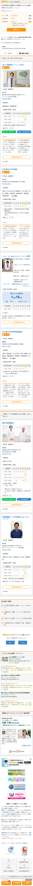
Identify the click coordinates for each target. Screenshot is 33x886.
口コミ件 (7, 67)
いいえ (23, 642)
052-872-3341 (6, 550)
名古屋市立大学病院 (9, 169)
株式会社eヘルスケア (10, 812)
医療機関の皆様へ (24, 862)
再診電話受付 (24, 499)
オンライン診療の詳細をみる (17, 322)
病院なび (5, 2)
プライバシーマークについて (11, 853)
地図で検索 (24, 53)
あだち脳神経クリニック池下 (13, 65)
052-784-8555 (6, 99)
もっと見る (14, 195)
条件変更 (29, 879)
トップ (9, 862)
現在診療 (17, 882)
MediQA (8, 867)
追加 (30, 18)
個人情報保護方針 (24, 871)
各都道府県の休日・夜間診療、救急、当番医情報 (17, 624)
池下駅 (4, 92)
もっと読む (8, 152)
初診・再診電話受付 (24, 131)
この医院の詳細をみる (16, 157)
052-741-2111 (6, 346)
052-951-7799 (6, 454)
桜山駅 (4, 179)
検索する (16, 30)
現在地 (28, 882)
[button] (3, 732)
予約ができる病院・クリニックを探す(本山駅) (18, 618)
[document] (16, 112)
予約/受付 (7, 882)
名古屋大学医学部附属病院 (12, 332)
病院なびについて (24, 867)
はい (10, 642)
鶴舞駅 (4, 342)
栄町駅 (4, 447)
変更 (30, 15)
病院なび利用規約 (9, 871)
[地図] (14, 96)
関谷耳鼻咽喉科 (8, 423)
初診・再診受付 (9, 131)
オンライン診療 (16, 256)
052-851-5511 (6, 184)
